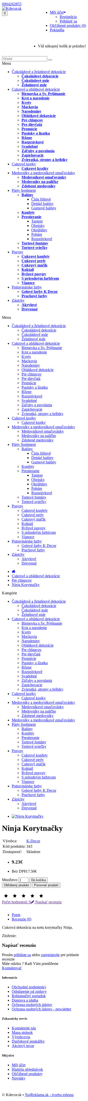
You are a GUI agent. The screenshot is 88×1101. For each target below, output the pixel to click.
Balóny (27, 195)
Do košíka (38, 880)
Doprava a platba (25, 1000)
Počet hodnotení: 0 (16, 902)
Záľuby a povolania (38, 151)
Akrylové (29, 305)
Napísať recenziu (48, 902)
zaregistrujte (50, 955)
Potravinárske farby (27, 287)
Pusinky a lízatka (36, 133)
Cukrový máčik (34, 265)
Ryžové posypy (34, 274)
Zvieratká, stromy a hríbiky (44, 160)
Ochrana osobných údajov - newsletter (41, 1009)
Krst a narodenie (35, 98)
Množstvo (9, 880)
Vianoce (28, 283)
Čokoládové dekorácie (40, 76)
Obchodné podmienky (29, 987)
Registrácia (68, 17)
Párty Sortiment (24, 190)
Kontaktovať (12, 968)
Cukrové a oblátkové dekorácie (36, 89)
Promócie (29, 129)
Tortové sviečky (34, 248)
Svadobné (30, 146)
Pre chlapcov (32, 120)
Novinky (18, 1078)
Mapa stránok (22, 1032)
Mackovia (30, 107)
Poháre (36, 234)
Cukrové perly (34, 261)
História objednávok (27, 1069)
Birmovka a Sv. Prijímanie (43, 94)
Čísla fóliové (41, 199)
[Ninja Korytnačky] (28, 816)
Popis (16, 915)
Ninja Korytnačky (26, 585)
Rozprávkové (33, 142)
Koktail (28, 269)
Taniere (37, 221)
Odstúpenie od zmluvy (29, 991)
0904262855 (12, 4)
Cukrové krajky (24, 164)
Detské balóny (42, 204)
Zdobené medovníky (38, 186)
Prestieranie (31, 217)
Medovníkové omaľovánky (44, 177)
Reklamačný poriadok (29, 996)
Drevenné (30, 309)
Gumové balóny (43, 208)
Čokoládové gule (35, 80)
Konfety (28, 212)
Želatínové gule (34, 85)
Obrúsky (38, 226)
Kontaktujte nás (24, 1028)
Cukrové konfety (36, 256)
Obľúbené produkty (27, 1074)
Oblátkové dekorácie (39, 116)
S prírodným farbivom (40, 278)
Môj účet (18, 1065)
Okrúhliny (39, 230)
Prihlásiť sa (68, 21)
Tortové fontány (35, 243)
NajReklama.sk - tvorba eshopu (49, 1095)
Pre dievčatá (32, 124)
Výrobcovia (21, 1037)
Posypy (17, 252)
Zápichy (18, 300)
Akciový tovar (23, 1046)
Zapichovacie (33, 155)
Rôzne (27, 138)
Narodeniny (31, 111)
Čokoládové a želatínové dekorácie (39, 72)
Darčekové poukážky (28, 1041)
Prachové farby (34, 296)
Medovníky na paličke (40, 182)
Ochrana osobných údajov (32, 1005)
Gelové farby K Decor (40, 291)
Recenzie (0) (21, 919)
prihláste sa (22, 955)
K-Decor (33, 841)
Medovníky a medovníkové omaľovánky (43, 173)
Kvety (26, 102)
